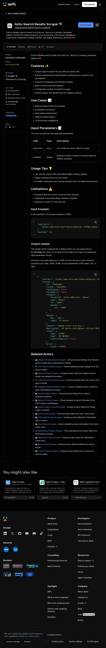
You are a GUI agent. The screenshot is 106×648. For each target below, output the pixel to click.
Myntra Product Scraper (48, 400)
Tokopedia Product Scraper (50, 417)
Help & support (84, 560)
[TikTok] (41, 533)
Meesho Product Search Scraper (52, 360)
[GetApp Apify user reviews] (6, 566)
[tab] (11, 47)
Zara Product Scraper (47, 424)
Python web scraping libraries (57, 610)
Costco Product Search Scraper (51, 380)
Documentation (85, 524)
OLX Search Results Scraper (50, 366)
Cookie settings (75, 641)
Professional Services (57, 560)
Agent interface (85, 578)
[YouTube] (27, 533)
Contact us (83, 597)
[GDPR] (6, 549)
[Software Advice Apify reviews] (17, 566)
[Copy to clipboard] (95, 222)
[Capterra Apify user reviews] (32, 566)
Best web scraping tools (58, 603)
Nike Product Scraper (47, 444)
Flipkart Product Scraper (48, 373)
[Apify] (9, 4)
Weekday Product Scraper (49, 437)
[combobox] (97, 25)
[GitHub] (20, 533)
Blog (80, 609)
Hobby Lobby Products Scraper (51, 407)
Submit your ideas (86, 566)
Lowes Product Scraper (48, 451)
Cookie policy (58, 641)
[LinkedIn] (5, 533)
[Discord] (34, 533)
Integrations (53, 529)
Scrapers (52, 617)
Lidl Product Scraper (46, 414)
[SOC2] (15, 549)
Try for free (85, 25)
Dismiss (27, 641)
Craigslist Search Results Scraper (52, 387)
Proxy (50, 535)
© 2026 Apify (93, 641)
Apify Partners (54, 566)
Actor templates (85, 529)
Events (81, 603)
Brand (80, 620)
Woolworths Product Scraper (50, 431)
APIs (49, 592)
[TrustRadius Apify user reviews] (18, 574)
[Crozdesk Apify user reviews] (30, 574)
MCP (50, 541)
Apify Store (53, 524)
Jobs (86, 614)
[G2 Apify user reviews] (7, 574)
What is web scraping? (58, 597)
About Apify (83, 592)
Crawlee (51, 546)
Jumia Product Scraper (47, 393)
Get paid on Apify (86, 541)
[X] (12, 533)
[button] (60, 518)
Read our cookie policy (30, 636)
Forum (80, 572)
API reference (84, 535)
